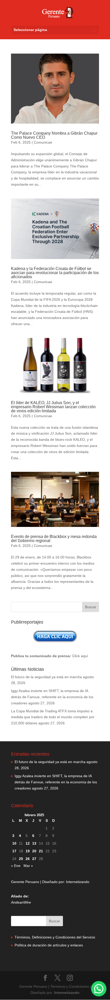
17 (14, 851)
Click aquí (80, 656)
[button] (98, 988)
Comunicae (43, 142)
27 (34, 859)
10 (14, 843)
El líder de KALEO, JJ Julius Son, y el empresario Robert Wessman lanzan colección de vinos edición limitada (53, 407)
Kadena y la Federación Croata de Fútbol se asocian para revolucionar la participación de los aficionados (55, 272)
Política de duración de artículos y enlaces (49, 945)
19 (28, 851)
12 (28, 843)
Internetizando (77, 882)
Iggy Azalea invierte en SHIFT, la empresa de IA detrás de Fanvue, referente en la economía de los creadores (52, 697)
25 (21, 859)
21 (41, 851)
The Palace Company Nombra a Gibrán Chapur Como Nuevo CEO (54, 135)
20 (34, 851)
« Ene (15, 866)
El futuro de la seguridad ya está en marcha (46, 677)
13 (34, 843)
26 (28, 859)
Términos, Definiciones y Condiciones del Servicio (55, 937)
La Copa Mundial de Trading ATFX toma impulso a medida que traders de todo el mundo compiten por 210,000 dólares (52, 717)
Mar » (28, 866)
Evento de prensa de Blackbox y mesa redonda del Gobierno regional (54, 538)
